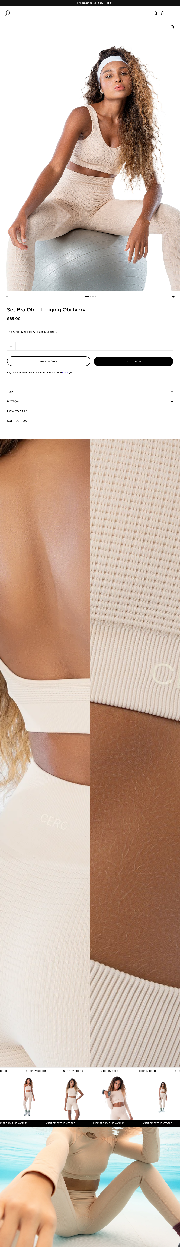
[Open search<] (155, 13)
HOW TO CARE (17, 411)
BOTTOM (13, 401)
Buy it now (133, 361)
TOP (10, 391)
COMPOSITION (17, 421)
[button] (173, 296)
